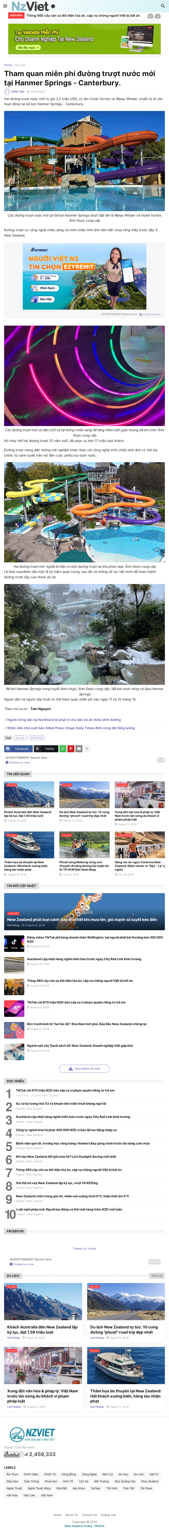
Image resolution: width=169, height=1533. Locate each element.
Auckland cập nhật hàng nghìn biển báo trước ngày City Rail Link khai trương (84, 959)
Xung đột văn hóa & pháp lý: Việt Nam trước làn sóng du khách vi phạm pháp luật (137, 815)
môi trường (101, 1481)
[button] (5, 6)
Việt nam (47, 1495)
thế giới (111, 1488)
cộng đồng (69, 1474)
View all (157, 1275)
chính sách (31, 1474)
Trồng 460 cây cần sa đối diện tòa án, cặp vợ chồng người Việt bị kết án (83, 15)
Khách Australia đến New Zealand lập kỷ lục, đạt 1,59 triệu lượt (27, 813)
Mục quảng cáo (125, 1481)
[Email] (78, 748)
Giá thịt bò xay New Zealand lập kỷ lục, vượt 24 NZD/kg (57, 1183)
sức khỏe (79, 1488)
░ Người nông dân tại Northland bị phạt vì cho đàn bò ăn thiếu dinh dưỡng (62, 720)
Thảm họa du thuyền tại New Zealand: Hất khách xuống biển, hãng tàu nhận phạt (26, 865)
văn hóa (12, 1495)
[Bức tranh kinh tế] (14, 1030)
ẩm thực (12, 1474)
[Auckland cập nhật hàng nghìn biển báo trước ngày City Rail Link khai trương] (14, 965)
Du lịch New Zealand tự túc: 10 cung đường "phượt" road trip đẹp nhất (84, 813)
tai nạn (95, 1488)
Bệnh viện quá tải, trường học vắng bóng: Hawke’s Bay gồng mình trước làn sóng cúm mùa (83, 1143)
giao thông (31, 1481)
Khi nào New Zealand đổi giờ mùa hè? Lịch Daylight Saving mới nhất (66, 1157)
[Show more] (86, 748)
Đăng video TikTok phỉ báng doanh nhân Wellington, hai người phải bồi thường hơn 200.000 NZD (95, 939)
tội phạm (146, 1488)
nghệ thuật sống (39, 1488)
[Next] (158, 16)
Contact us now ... (152, 314)
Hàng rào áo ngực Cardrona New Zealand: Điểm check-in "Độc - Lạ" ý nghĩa (140, 865)
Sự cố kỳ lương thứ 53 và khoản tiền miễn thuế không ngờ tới (61, 1104)
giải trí (154, 1474)
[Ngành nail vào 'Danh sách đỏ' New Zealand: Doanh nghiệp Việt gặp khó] (14, 1052)
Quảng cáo (108, 1515)
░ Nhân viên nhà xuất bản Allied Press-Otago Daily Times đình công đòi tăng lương (69, 728)
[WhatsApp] (62, 748)
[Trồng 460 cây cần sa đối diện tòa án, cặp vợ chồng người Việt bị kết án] (14, 987)
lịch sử (83, 1481)
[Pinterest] (70, 748)
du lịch (20, 65)
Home (8, 65)
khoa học (51, 1481)
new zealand (149, 1481)
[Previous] (150, 16)
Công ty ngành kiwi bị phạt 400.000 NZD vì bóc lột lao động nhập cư (66, 1130)
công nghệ (89, 1474)
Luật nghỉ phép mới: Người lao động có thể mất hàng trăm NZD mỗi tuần (69, 1209)
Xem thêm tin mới (87, 1068)
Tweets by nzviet (84, 1248)
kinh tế (68, 1481)
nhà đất (61, 1488)
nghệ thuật (14, 1488)
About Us (71, 1515)
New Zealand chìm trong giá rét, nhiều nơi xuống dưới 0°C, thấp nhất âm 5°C (72, 1196)
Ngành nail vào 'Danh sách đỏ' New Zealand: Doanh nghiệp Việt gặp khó (80, 1046)
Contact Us (89, 1515)
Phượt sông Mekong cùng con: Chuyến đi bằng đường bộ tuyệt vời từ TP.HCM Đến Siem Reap (84, 865)
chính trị (50, 1474)
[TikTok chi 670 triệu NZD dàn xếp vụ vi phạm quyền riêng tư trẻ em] (14, 1008)
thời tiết (128, 1488)
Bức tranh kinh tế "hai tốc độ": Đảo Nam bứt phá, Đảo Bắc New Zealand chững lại (87, 1024)
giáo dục (12, 1481)
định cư (108, 1474)
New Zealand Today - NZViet (84, 1526)
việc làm (29, 1495)
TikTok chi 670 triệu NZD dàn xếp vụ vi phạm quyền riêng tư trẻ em (76, 1002)
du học (123, 1474)
